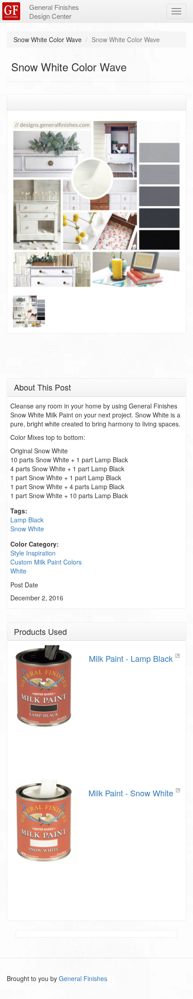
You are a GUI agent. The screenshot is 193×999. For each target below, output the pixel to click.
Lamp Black (27, 519)
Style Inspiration (33, 552)
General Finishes (83, 978)
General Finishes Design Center (54, 11)
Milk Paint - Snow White (130, 793)
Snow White (27, 528)
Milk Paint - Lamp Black (131, 658)
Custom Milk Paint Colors (46, 561)
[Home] (12, 11)
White (18, 570)
